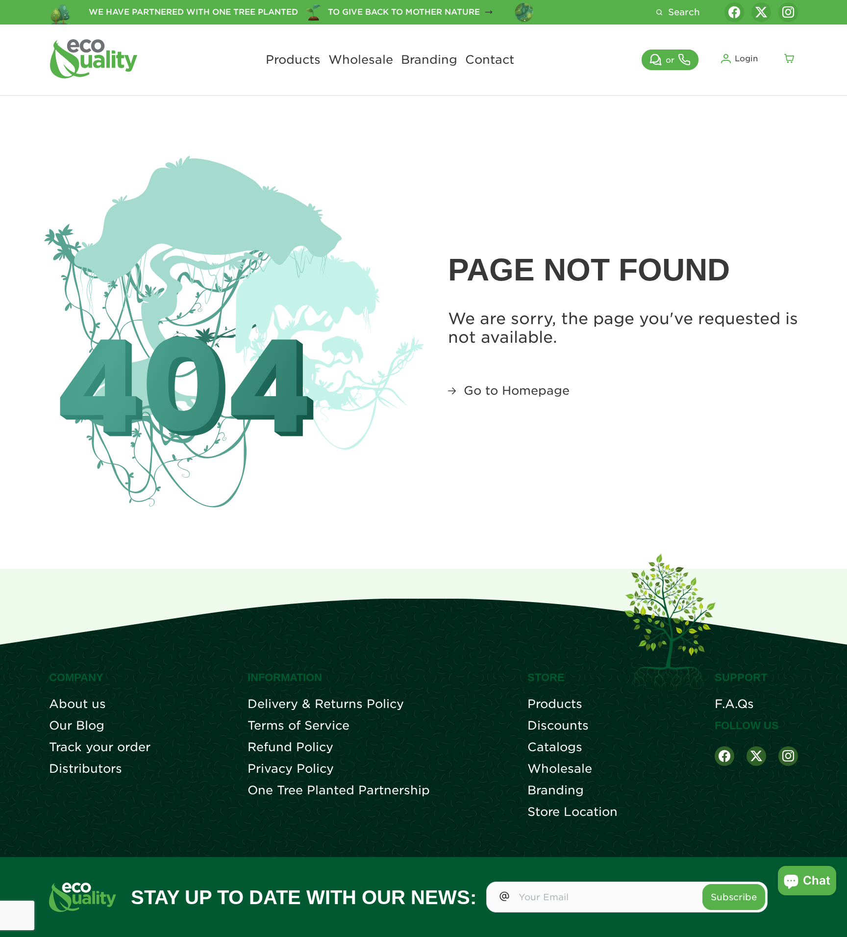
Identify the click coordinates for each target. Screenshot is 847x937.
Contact (489, 60)
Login (746, 58)
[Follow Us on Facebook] (724, 756)
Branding (429, 60)
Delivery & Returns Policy (326, 704)
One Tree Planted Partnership (339, 790)
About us (77, 704)
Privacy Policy (291, 769)
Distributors (85, 769)
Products (293, 60)
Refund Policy (290, 747)
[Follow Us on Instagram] (788, 756)
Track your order (99, 747)
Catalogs (554, 747)
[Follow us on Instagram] (788, 12)
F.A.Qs (734, 704)
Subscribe (734, 897)
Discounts (558, 726)
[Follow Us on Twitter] (756, 756)
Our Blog (76, 726)
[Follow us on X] (761, 12)
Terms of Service (298, 726)
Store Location (572, 812)
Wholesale (360, 60)
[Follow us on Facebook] (734, 12)
